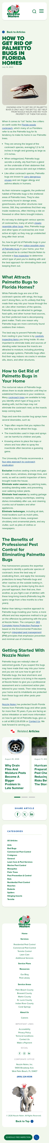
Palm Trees (12, 872)
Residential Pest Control (18, 882)
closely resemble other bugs (21, 224)
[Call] (36, 1137)
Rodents (11, 889)
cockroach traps (16, 397)
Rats (9, 878)
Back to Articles (16, 32)
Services (25, 938)
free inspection (21, 255)
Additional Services (24, 958)
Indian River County (25, 1003)
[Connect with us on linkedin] (28, 1053)
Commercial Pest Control (19, 851)
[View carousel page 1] (17, 797)
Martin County (24, 996)
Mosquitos (12, 868)
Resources (25, 968)
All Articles (12, 840)
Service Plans (24, 963)
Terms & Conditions (24, 1035)
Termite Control (25, 951)
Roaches (11, 885)
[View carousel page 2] (24, 797)
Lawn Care (24, 954)
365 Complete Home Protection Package (21, 623)
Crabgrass (12, 855)
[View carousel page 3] (32, 797)
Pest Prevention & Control (19, 875)
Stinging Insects (14, 895)
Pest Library (24, 977)
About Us (24, 1012)
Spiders (11, 892)
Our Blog (25, 974)
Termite (10, 899)
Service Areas (24, 984)
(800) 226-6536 (24, 1076)
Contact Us (34, 721)
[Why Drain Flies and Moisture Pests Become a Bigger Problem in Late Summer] (16, 765)
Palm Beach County (24, 989)
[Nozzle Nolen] (13, 16)
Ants (9, 844)
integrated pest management (26, 632)
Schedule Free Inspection (18, 1137)
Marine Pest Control (16, 865)
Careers (24, 1017)
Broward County (24, 993)
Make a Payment (24, 1042)
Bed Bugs (11, 848)
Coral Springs (24, 1006)
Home (24, 933)
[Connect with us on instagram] (24, 1053)
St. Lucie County (24, 1000)
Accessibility (24, 1029)
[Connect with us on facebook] (19, 1053)
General (11, 858)
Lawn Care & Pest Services (20, 861)
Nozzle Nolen (9, 704)
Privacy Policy (24, 1032)
